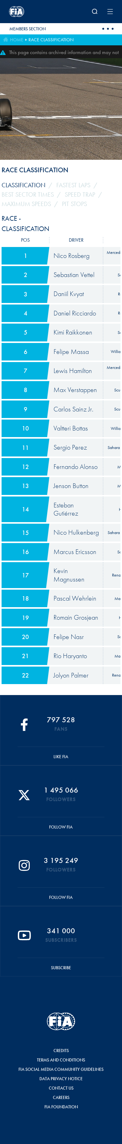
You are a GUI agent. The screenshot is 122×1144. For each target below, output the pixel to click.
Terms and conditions (61, 1060)
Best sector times (28, 194)
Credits (61, 1050)
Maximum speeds (26, 204)
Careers (61, 1097)
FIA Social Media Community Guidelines (61, 1069)
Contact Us (61, 1088)
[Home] (28, 11)
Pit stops (74, 204)
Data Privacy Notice (61, 1078)
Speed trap (80, 194)
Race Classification (51, 40)
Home (16, 40)
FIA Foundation (61, 1107)
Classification (23, 185)
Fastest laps (73, 185)
